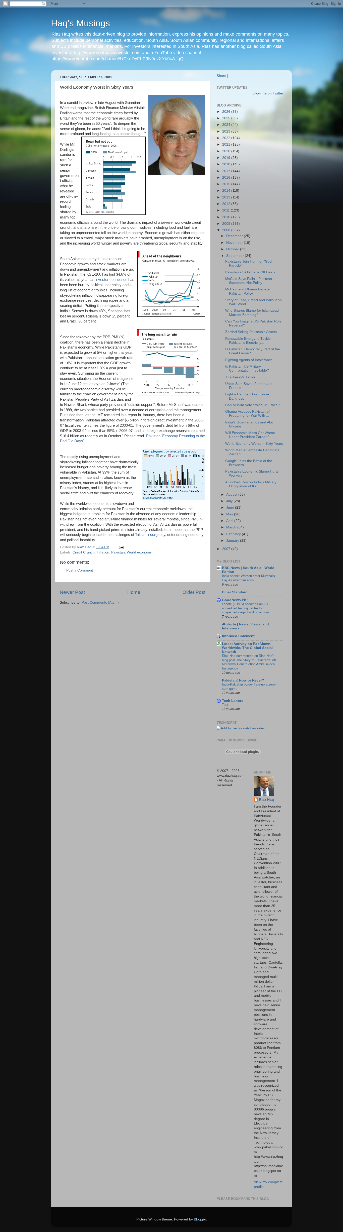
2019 (226, 158)
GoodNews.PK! (235, 600)
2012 (226, 204)
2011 (226, 210)
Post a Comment (79, 570)
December (235, 236)
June (230, 507)
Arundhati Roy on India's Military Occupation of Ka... (250, 484)
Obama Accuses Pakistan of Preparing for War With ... (247, 413)
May (230, 514)
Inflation (103, 552)
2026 (226, 112)
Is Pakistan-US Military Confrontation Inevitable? (247, 368)
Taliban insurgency (150, 535)
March (231, 527)
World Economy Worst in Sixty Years (254, 443)
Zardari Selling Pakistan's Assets (251, 332)
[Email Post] (121, 547)
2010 (226, 217)
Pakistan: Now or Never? (243, 680)
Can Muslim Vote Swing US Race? (252, 405)
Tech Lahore (232, 701)
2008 (226, 230)
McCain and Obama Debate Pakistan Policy (247, 291)
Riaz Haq (266, 800)
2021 (226, 144)
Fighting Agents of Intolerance (249, 360)
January (233, 540)
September (235, 256)
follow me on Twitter (267, 93)
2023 (226, 131)
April (230, 521)
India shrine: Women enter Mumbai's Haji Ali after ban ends (248, 578)
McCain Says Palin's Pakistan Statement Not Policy (248, 281)
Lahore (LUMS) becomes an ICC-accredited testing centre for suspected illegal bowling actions (246, 608)
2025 (226, 118)
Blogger (200, 1219)
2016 (226, 177)
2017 (226, 171)
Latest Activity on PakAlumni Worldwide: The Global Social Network (247, 648)
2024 (226, 125)
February (234, 534)
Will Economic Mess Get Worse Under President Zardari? (250, 435)
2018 (226, 164)
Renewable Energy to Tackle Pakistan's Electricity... (248, 341)
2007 (226, 549)
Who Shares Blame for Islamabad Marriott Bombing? (252, 312)
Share (221, 76)
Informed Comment (238, 636)
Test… (227, 705)
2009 (226, 224)
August (232, 494)
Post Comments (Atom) (100, 602)
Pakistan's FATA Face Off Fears (250, 272)
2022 (226, 138)
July (230, 501)
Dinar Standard (235, 592)
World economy (139, 552)
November (235, 243)
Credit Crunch (84, 552)
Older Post (194, 592)
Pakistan (118, 552)
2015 (226, 184)
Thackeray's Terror (240, 377)
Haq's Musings (80, 23)
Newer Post (72, 592)
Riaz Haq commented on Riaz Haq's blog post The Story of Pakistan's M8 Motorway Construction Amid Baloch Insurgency (249, 662)
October (233, 249)
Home (133, 592)
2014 (226, 190)
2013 (226, 197)
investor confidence (111, 280)
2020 (226, 151)
